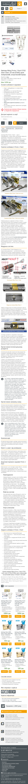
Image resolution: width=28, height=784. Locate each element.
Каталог (8, 12)
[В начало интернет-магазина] (2, 16)
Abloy (7, 77)
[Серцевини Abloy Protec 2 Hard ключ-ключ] (14, 181)
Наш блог (4, 770)
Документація (18, 128)
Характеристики (10, 128)
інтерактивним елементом (20, 237)
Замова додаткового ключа (6, 116)
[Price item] (10, 123)
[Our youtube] (2, 691)
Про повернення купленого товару (10, 763)
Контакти (4, 762)
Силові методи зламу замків (9, 700)
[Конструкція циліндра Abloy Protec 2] (14, 268)
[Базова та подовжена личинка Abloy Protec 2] (14, 293)
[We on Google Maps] (14, 691)
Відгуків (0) (4, 131)
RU (2, 8)
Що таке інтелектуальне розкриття (10, 698)
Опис (3, 128)
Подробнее (4, 616)
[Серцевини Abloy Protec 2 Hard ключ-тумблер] (14, 206)
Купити (21, 123)
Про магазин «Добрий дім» (8, 766)
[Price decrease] (3, 123)
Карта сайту (5, 769)
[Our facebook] (6, 691)
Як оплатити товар (6, 765)
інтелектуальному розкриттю (9, 140)
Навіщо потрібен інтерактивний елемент (12, 701)
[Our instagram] (10, 691)
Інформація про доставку (8, 767)
